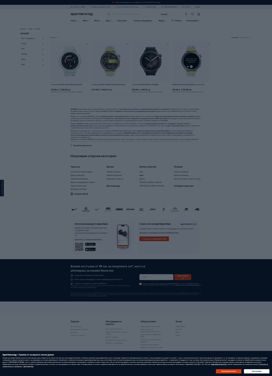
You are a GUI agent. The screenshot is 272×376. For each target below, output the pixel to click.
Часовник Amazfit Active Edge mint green (66, 84)
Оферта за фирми (112, 337)
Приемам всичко (228, 371)
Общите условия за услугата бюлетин (84, 287)
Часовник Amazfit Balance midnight (145, 84)
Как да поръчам (76, 326)
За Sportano (180, 326)
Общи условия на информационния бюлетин (150, 330)
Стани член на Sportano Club (154, 239)
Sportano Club (151, 7)
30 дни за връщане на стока (101, 7)
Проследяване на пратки (79, 329)
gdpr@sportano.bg (219, 364)
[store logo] (82, 14)
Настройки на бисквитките (150, 345)
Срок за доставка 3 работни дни (128, 7)
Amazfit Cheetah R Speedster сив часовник (188, 84)
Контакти (187, 7)
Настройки (256, 371)
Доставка (74, 332)
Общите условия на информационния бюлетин (188, 285)
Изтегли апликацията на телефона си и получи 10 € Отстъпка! (138, 2)
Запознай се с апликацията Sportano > (88, 239)
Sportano (23, 29)
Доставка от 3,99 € (79, 7)
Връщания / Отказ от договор (116, 340)
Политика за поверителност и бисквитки (96, 296)
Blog (177, 332)
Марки (161, 21)
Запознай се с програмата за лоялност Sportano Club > (159, 233)
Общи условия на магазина (150, 326)
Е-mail (144, 277)
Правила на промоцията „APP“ (151, 348)
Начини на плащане (78, 335)
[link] (186, 14)
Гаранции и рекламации (114, 343)
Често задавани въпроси (114, 329)
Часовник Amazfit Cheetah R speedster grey (108, 84)
